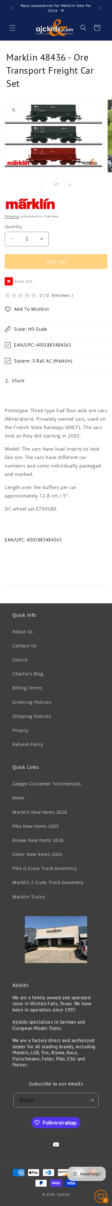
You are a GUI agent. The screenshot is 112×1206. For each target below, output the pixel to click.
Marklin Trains (28, 897)
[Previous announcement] (11, 8)
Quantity (13, 226)
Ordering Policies (31, 702)
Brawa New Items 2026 (38, 840)
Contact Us (24, 646)
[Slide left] (42, 184)
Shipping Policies (31, 716)
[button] (12, 28)
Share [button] (18, 380)
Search (20, 660)
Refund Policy (27, 744)
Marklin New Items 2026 (39, 812)
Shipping (12, 216)
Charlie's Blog (27, 674)
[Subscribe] (91, 1100)
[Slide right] (70, 184)
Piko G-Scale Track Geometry (44, 868)
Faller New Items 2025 (37, 854)
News (18, 798)
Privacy (20, 730)
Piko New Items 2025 (35, 826)
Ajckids (63, 1194)
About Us (22, 632)
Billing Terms (27, 688)
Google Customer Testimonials (46, 784)
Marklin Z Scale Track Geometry (48, 882)
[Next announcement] (100, 8)
